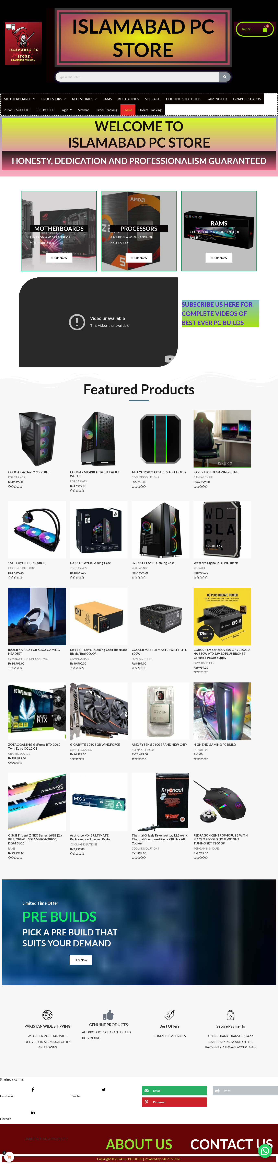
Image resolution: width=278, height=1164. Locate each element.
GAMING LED (217, 99)
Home (128, 110)
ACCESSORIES (82, 99)
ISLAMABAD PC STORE (143, 37)
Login (64, 110)
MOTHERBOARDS (17, 99)
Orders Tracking (150, 110)
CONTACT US (231, 1144)
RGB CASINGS (128, 99)
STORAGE (152, 99)
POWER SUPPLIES (17, 110)
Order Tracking (106, 110)
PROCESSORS (51, 99)
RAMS (107, 99)
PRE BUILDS (45, 110)
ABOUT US (139, 1144)
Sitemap (84, 110)
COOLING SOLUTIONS (183, 99)
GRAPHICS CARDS (247, 99)
